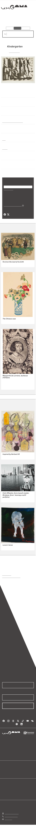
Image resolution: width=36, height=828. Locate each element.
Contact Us (8, 819)
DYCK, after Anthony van (10, 380)
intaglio (4, 149)
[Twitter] (8, 215)
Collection (14, 13)
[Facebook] (5, 215)
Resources (25, 28)
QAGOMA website (8, 771)
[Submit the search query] (4, 34)
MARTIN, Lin (7, 500)
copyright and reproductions (11, 577)
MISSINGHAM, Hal (9, 264)
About (21, 771)
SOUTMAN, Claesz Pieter (11, 385)
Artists (17, 21)
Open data (5, 769)
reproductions (6, 575)
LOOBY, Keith (14, 52)
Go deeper (28, 21)
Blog (20, 769)
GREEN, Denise (8, 457)
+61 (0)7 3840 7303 (11, 816)
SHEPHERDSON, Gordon (11, 548)
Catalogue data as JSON (12, 205)
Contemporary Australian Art (12, 122)
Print (4, 140)
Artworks (7, 21)
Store (4, 773)
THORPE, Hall (7, 321)
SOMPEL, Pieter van (9, 382)
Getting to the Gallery (12, 813)
